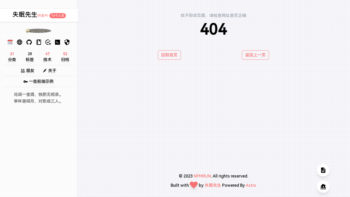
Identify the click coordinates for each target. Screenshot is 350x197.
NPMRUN (202, 176)
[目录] (323, 170)
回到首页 (169, 55)
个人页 (57, 15)
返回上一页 (255, 55)
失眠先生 (25, 14)
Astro (251, 185)
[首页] (323, 186)
